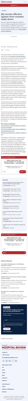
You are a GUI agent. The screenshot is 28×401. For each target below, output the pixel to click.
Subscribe (13, 5)
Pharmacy (4, 10)
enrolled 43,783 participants (17, 56)
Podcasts (4, 391)
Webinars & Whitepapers (8, 389)
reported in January (17, 82)
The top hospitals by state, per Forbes (11, 194)
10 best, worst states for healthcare (11, 206)
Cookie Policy (16, 397)
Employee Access (18, 399)
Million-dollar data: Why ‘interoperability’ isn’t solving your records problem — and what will (14, 162)
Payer (3, 375)
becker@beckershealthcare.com (10, 357)
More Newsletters (7, 331)
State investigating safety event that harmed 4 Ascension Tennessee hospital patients (13, 183)
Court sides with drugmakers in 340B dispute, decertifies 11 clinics (12, 264)
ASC (3, 367)
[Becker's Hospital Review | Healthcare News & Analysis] (6, 2)
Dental (3, 372)
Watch (21, 171)
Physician (4, 380)
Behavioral (4, 378)
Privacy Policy (10, 397)
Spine (3, 370)
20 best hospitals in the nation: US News (12, 189)
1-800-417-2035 (5, 355)
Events (3, 386)
